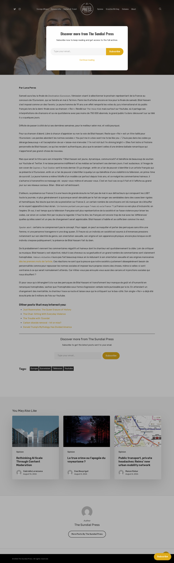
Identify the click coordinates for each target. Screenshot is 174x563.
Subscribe (114, 51)
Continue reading (87, 60)
